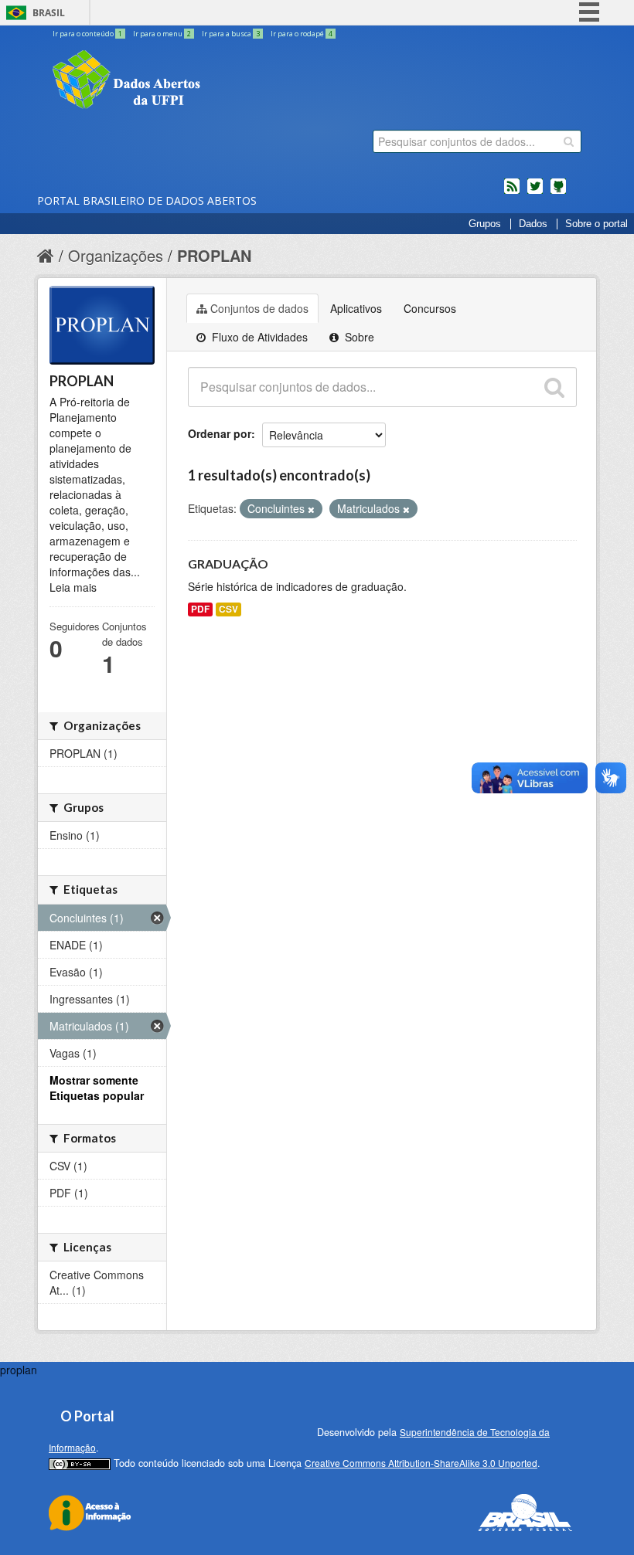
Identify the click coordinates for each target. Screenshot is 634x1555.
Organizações (115, 255)
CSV (228, 609)
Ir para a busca (231, 34)
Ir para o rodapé (301, 34)
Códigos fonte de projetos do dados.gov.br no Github (558, 192)
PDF (200, 609)
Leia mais (73, 587)
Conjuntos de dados (259, 308)
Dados (533, 224)
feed (512, 192)
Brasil (48, 12)
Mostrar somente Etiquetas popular (96, 1087)
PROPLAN (214, 255)
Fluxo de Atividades (258, 337)
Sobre (358, 337)
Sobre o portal (596, 224)
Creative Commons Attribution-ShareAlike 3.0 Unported (421, 1462)
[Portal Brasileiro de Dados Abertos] (219, 81)
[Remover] (311, 509)
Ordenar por (219, 433)
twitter (535, 192)
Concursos (430, 308)
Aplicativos (356, 308)
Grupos (485, 224)
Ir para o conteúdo (87, 34)
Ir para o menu (162, 34)
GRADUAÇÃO (228, 563)
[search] (569, 141)
